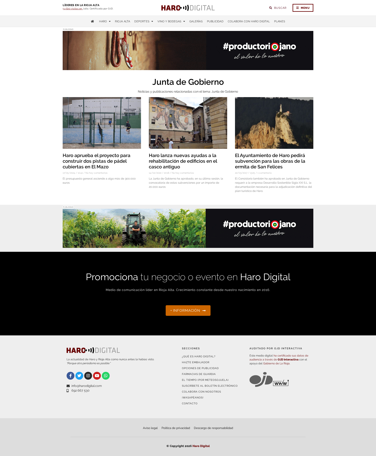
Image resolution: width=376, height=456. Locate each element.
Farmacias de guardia (199, 374)
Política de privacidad (176, 428)
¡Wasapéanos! (192, 397)
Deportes (141, 21)
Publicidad (215, 21)
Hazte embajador (195, 362)
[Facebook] (70, 376)
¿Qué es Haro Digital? (198, 356)
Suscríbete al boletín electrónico (210, 385)
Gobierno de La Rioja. (276, 363)
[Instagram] (88, 376)
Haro (103, 21)
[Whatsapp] (106, 376)
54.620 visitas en (73, 8)
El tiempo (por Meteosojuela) (205, 379)
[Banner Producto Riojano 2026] (188, 245)
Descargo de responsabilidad (213, 428)
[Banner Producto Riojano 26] (188, 68)
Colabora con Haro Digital (249, 21)
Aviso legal (150, 428)
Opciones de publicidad (200, 368)
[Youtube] (97, 376)
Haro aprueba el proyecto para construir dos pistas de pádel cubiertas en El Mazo (96, 161)
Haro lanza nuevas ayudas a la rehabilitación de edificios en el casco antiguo (183, 161)
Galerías (196, 21)
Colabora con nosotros (201, 391)
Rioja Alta (122, 21)
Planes (279, 21)
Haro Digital (201, 446)
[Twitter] (79, 376)
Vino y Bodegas (169, 21)
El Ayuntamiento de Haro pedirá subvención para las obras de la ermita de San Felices (270, 161)
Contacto (190, 403)
